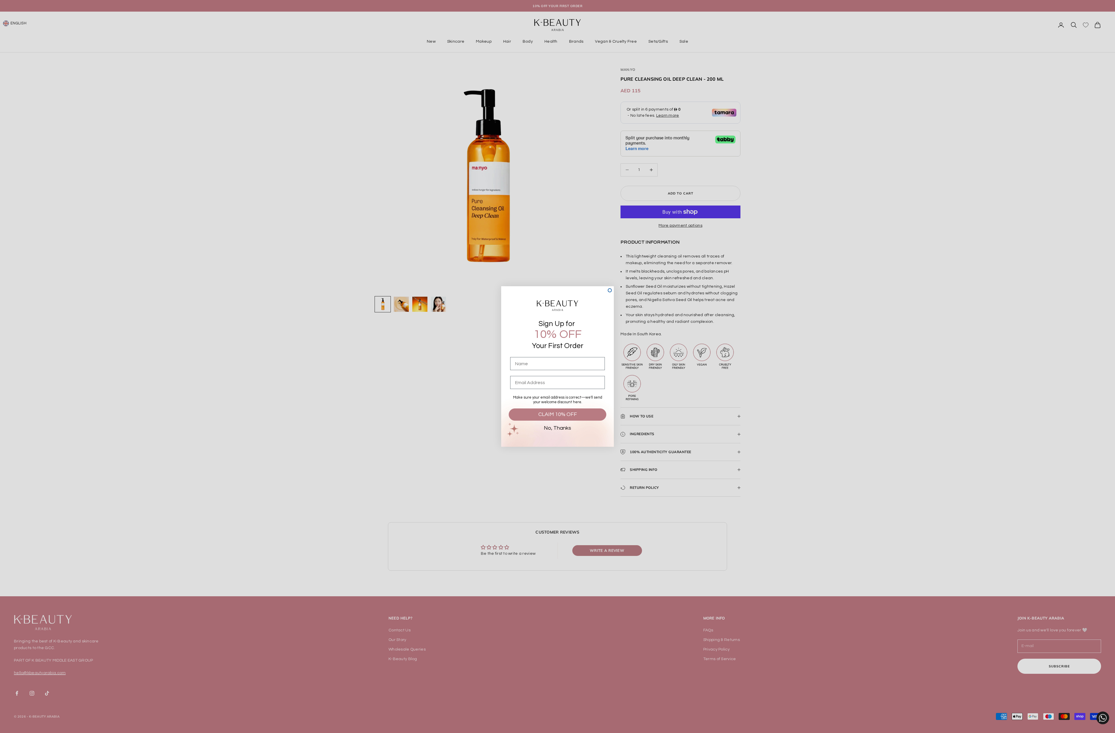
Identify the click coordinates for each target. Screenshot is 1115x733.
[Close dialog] (610, 290)
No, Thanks (557, 428)
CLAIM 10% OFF (557, 414)
